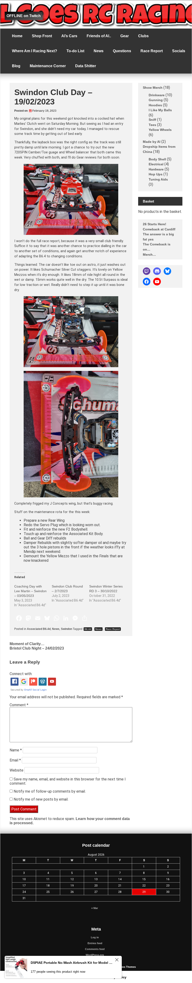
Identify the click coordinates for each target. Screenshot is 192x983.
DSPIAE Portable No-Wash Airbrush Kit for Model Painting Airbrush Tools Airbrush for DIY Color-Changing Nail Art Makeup (72, 963)
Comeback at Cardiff (159, 229)
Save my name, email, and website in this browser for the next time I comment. (68, 781)
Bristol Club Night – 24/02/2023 (37, 648)
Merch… (149, 254)
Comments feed (95, 949)
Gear (124, 36)
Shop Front (42, 36)
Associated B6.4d (39, 629)
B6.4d (88, 629)
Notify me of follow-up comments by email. (50, 791)
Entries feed (95, 943)
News (98, 51)
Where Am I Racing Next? (34, 51)
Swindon (66, 629)
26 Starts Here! (154, 224)
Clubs (143, 36)
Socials (178, 51)
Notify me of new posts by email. (41, 799)
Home (17, 36)
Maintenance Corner (48, 66)
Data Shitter (85, 66)
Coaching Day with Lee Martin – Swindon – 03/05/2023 (30, 591)
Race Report (151, 51)
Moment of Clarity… (27, 644)
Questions (122, 51)
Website (16, 770)
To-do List (75, 51)
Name (16, 750)
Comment (19, 705)
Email (15, 760)
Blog (16, 66)
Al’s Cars (69, 36)
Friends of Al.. (99, 36)
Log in (95, 937)
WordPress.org (95, 954)
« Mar (94, 908)
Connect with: (21, 674)
